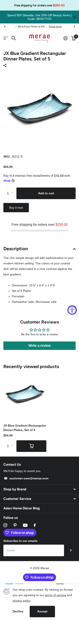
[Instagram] (5, 525)
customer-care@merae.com (28, 478)
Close (74, 17)
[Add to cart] (31, 446)
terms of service (55, 595)
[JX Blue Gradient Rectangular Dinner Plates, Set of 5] (24, 393)
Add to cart (46, 193)
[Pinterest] (15, 525)
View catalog (5, 38)
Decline (18, 611)
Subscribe (71, 550)
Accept (42, 611)
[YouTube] (25, 525)
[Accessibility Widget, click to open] (72, 310)
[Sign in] (65, 38)
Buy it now (16, 207)
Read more (55, 26)
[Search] (14, 38)
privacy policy (21, 600)
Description (15, 249)
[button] (4, 26)
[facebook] (35, 525)
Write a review (39, 345)
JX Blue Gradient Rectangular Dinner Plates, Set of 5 (24, 428)
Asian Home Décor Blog (21, 508)
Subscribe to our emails (20, 540)
